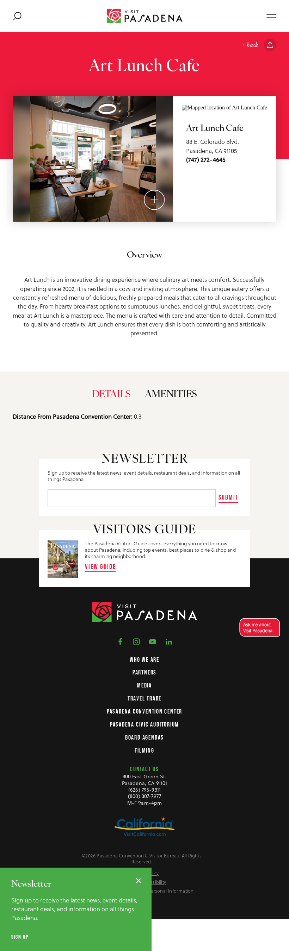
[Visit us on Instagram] (136, 641)
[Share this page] (270, 45)
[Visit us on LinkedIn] (168, 641)
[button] (258, 627)
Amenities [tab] (171, 395)
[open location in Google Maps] (224, 107)
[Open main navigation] (271, 16)
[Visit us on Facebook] (120, 641)
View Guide (100, 566)
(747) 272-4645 (205, 160)
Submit (229, 497)
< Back (250, 46)
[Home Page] (145, 16)
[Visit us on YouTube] (152, 641)
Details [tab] (111, 395)
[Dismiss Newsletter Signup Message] (138, 880)
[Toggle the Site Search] (17, 16)
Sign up (19, 937)
